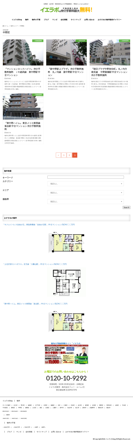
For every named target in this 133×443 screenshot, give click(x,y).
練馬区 (27, 407)
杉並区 (94, 405)
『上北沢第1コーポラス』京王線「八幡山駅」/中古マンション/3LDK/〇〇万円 (35, 264)
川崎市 (8, 415)
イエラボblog (17, 19)
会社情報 (64, 19)
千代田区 (5, 407)
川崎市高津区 (24, 418)
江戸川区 (37, 405)
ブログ (46, 19)
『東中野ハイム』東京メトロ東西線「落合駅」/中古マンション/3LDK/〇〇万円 (35, 304)
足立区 (16, 405)
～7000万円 (26, 427)
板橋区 (30, 405)
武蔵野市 (92, 407)
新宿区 (87, 405)
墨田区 (101, 405)
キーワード (8, 178)
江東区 (66, 405)
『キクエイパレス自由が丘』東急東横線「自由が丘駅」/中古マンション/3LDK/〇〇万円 (39, 224)
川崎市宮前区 (15, 418)
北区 (59, 405)
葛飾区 (53, 405)
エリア (6, 190)
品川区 (80, 405)
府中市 (62, 407)
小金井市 (69, 407)
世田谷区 (109, 405)
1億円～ (43, 427)
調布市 (84, 407)
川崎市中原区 (6, 418)
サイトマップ (76, 19)
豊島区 (13, 407)
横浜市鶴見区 (24, 411)
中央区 (124, 405)
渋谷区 (73, 405)
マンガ (54, 19)
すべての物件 (6, 405)
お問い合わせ (89, 19)
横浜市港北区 (6, 411)
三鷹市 (54, 407)
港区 (41, 407)
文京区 (34, 407)
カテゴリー (8, 181)
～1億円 (35, 427)
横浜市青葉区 (15, 411)
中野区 (20, 407)
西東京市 (100, 407)
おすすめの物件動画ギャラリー (109, 19)
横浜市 (108, 407)
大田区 (45, 405)
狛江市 (77, 407)
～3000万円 (6, 427)
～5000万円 (16, 427)
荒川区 (23, 405)
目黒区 (47, 407)
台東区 (117, 405)
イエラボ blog (110, 439)
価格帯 (6, 199)
